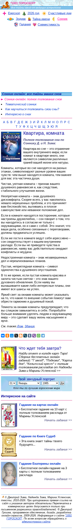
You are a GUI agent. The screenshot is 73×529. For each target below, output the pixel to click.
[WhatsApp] (38, 335)
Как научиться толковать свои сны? (32, 109)
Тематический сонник (20, 104)
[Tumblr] (29, 335)
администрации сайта (36, 521)
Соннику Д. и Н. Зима (39, 143)
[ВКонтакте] (3, 335)
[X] (16, 335)
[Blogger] (21, 335)
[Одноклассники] (7, 335)
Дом (20, 326)
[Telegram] (43, 335)
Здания (29, 326)
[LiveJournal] (25, 335)
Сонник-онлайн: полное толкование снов (33, 99)
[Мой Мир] (12, 335)
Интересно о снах (18, 114)
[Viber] (34, 335)
